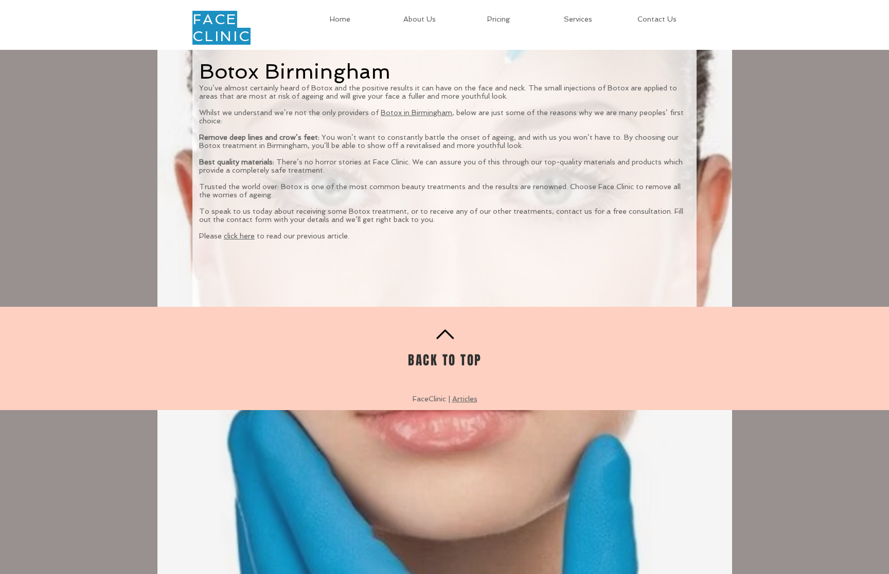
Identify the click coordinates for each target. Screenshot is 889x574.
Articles (464, 399)
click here (239, 236)
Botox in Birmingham (416, 112)
